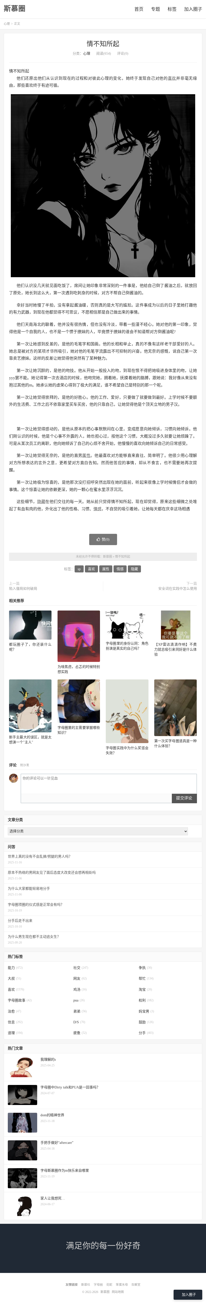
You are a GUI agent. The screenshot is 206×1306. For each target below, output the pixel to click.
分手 (146, 1033)
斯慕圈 (15, 9)
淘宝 (145, 989)
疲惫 (80, 1033)
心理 (7, 24)
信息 (15, 1022)
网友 (80, 978)
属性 (86, 455)
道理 (15, 1033)
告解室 (135, 1284)
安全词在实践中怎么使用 (177, 588)
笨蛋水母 (122, 1284)
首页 (138, 9)
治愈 (14, 1011)
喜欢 (172, 78)
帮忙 (146, 978)
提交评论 (184, 798)
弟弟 (80, 1011)
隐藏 (41, 501)
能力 (15, 968)
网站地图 (118, 1292)
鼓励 (146, 1022)
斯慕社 (85, 1284)
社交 (80, 968)
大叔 (14, 978)
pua (79, 1000)
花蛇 (109, 1284)
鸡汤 (80, 989)
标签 (172, 9)
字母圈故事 (20, 1000)
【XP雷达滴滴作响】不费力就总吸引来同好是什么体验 (175, 649)
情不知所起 (103, 44)
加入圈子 (193, 9)
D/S (79, 1022)
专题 (155, 9)
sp (79, 569)
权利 (146, 1000)
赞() (106, 539)
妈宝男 (146, 1011)
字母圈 (98, 1284)
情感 (97, 509)
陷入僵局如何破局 (23, 588)
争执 (145, 968)
